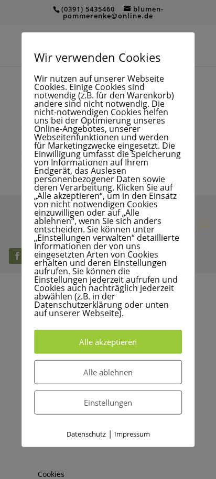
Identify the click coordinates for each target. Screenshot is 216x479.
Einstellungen (108, 402)
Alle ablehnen (108, 371)
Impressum (132, 433)
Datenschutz (86, 433)
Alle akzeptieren (108, 341)
